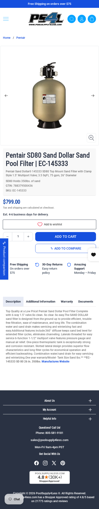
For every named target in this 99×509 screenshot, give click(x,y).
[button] (14, 19)
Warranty (67, 301)
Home (6, 37)
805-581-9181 (54, 433)
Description (13, 301)
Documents (85, 301)
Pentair (20, 37)
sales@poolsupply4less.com (49, 440)
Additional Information (40, 301)
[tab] (13, 301)
